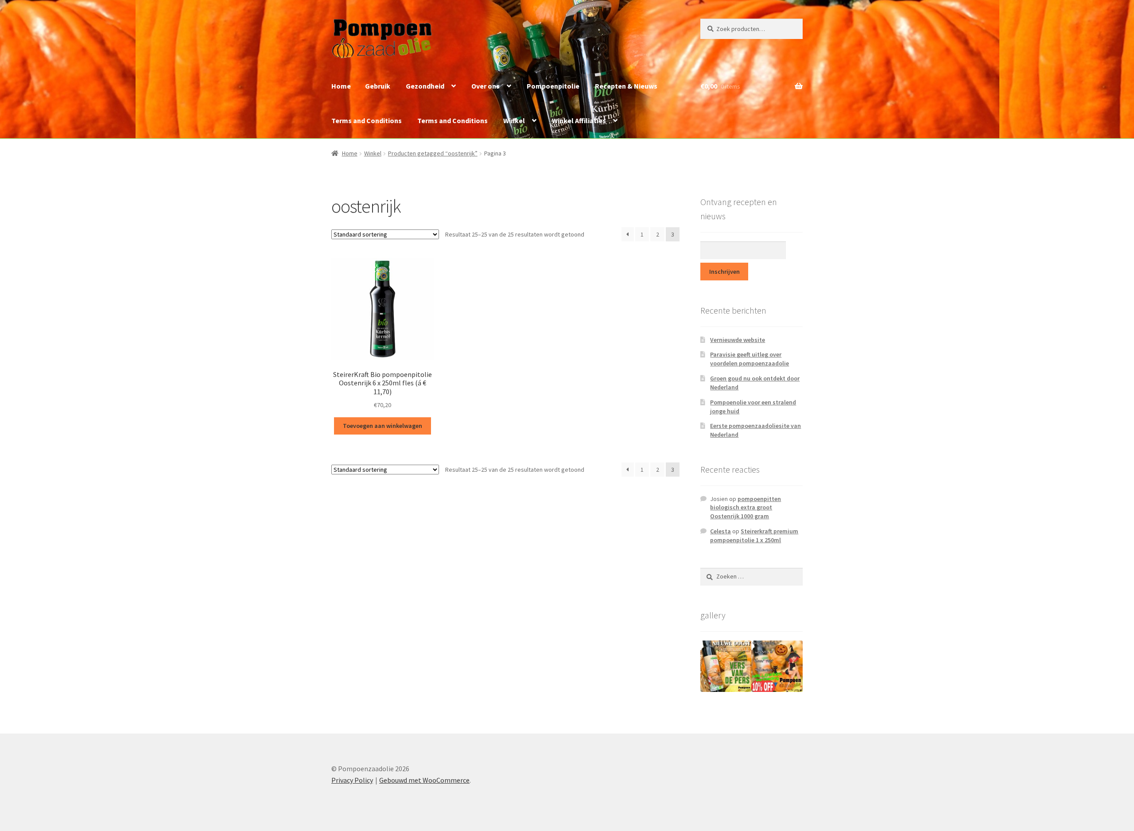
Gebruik (377, 86)
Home (341, 86)
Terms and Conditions (366, 120)
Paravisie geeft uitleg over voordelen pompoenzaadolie (749, 358)
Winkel (514, 120)
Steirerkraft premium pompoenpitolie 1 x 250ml (754, 535)
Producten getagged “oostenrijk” (433, 153)
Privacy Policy (352, 780)
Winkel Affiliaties (579, 120)
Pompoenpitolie (553, 86)
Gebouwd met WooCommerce (424, 780)
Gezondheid (425, 86)
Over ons (485, 86)
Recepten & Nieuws (626, 86)
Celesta (720, 531)
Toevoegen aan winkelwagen (382, 426)
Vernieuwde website (737, 340)
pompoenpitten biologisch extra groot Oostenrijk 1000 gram (745, 507)
